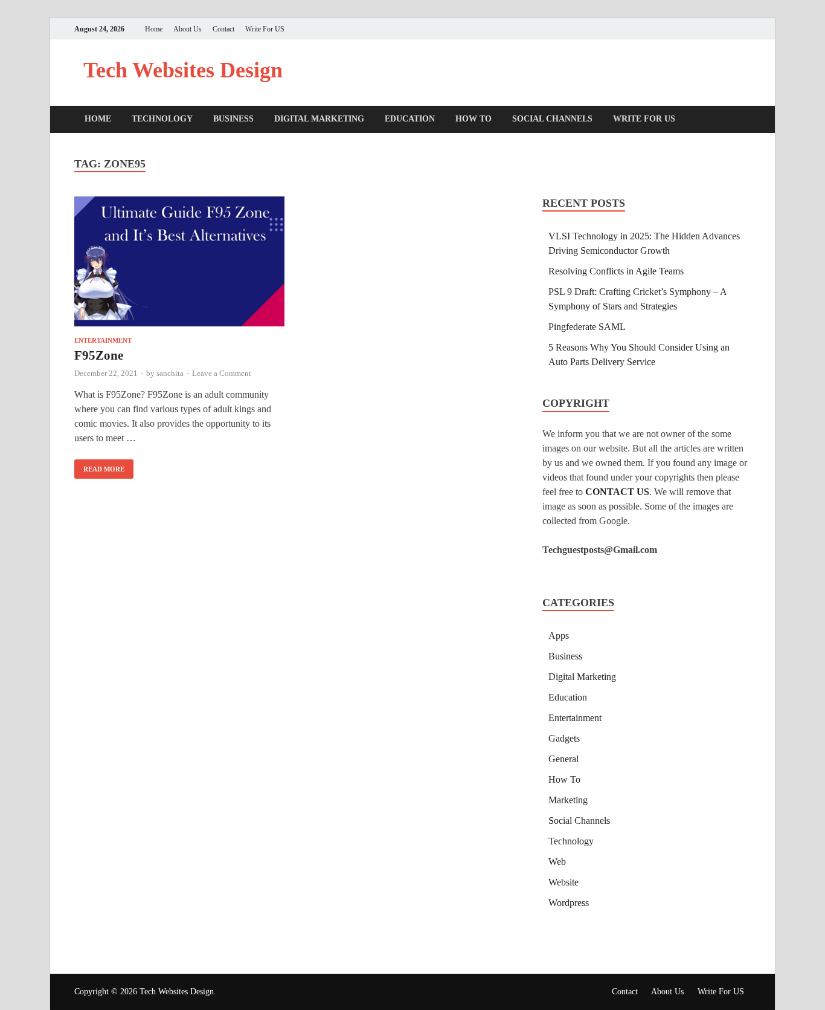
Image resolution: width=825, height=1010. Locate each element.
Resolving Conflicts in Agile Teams (616, 271)
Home (153, 29)
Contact (223, 29)
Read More (99, 466)
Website (563, 882)
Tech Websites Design (183, 70)
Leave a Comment (221, 373)
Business (233, 118)
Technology (162, 118)
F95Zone (98, 355)
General (563, 759)
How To (473, 118)
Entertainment (103, 340)
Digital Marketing (319, 118)
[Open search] (745, 120)
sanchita (170, 373)
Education (410, 118)
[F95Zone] (179, 263)
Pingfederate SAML (587, 327)
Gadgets (564, 738)
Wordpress (568, 903)
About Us (187, 29)
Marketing (568, 800)
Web (557, 861)
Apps (558, 635)
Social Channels (552, 118)
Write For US (264, 29)
